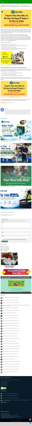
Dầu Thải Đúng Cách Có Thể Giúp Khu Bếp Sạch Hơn (10, 371)
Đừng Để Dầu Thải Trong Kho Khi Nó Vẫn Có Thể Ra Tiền (11, 351)
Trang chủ (9, 419)
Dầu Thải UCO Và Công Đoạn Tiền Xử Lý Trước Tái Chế (10, 325)
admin (9, 8)
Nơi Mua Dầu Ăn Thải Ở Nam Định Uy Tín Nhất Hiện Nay (10, 315)
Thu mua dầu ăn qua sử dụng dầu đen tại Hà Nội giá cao (10, 307)
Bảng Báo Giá (19, 419)
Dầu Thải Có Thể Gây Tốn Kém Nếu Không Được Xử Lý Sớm (11, 366)
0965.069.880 (6, 246)
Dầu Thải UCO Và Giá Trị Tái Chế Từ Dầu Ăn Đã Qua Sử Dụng (11, 338)
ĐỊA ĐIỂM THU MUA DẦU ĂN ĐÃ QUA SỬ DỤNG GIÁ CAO (11, 310)
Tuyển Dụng (22, 419)
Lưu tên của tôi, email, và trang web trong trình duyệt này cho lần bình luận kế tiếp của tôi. (14, 239)
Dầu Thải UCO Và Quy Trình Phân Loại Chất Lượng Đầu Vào (11, 302)
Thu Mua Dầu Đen (15, 419)
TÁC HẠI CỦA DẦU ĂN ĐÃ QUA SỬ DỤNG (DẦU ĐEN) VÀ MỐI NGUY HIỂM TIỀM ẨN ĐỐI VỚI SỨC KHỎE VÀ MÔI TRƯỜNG (16, 305)
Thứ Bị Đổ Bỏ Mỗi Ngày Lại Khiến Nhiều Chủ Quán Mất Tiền (11, 356)
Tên (2, 228)
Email (2, 232)
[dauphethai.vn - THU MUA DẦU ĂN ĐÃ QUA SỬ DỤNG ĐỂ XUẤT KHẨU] (16, 2)
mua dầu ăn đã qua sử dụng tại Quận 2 (10, 69)
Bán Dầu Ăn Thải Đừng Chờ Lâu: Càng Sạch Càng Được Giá (11, 297)
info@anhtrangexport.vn (5, 381)
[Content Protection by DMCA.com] (3, 388)
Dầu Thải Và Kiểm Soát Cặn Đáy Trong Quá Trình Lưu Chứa (11, 320)
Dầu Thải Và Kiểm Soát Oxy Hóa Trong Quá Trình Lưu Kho (11, 323)
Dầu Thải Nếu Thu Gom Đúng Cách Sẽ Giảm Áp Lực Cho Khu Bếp (12, 361)
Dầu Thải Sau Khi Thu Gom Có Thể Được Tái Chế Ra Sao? (11, 369)
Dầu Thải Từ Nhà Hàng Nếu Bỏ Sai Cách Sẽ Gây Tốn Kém (10, 395)
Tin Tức (11, 419)
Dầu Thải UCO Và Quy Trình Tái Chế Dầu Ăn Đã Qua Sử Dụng (11, 330)
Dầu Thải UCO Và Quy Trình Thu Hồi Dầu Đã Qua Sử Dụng (11, 328)
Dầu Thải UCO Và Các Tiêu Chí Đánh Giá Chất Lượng (10, 333)
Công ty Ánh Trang (21, 100)
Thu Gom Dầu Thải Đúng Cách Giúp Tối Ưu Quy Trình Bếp (11, 343)
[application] (16, 285)
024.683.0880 (5, 250)
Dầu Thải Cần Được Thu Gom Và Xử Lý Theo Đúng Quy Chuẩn (11, 348)
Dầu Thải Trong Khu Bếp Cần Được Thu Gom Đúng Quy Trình (11, 364)
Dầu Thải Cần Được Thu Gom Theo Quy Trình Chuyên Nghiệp (11, 346)
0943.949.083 (7, 249)
